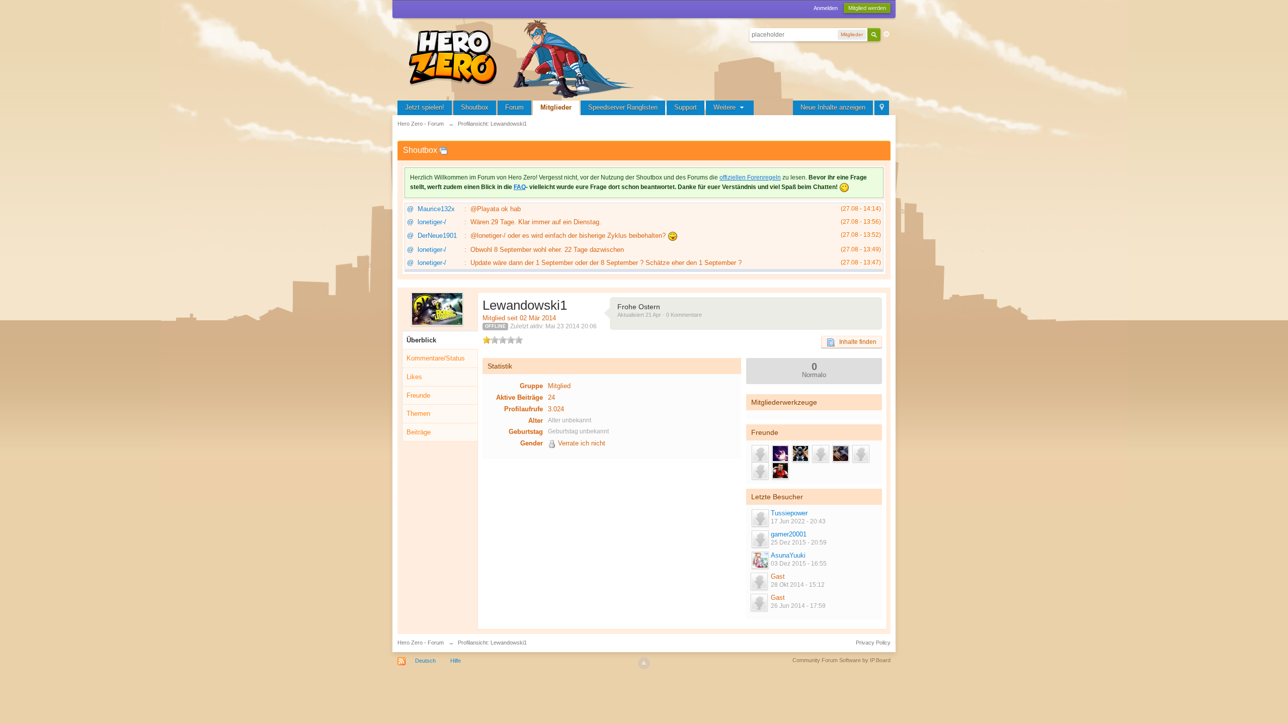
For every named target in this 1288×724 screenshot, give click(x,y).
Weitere (725, 107)
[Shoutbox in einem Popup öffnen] (443, 150)
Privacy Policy (873, 643)
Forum (514, 107)
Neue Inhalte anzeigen (832, 107)
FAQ (520, 187)
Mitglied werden (867, 8)
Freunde (418, 395)
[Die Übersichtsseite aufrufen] (523, 57)
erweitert (886, 34)
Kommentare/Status (436, 358)
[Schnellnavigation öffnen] (881, 108)
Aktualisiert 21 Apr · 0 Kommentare (659, 315)
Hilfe (455, 661)
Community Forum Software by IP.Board (841, 660)
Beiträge (419, 432)
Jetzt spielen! (424, 107)
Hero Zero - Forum (420, 643)
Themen (418, 413)
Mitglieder (556, 107)
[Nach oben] (644, 663)
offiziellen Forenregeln (750, 177)
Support (685, 107)
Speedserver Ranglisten (623, 107)
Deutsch (425, 661)
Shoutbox (475, 107)
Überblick (421, 340)
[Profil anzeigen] (760, 517)
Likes (414, 377)
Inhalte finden (855, 341)
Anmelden (826, 8)
